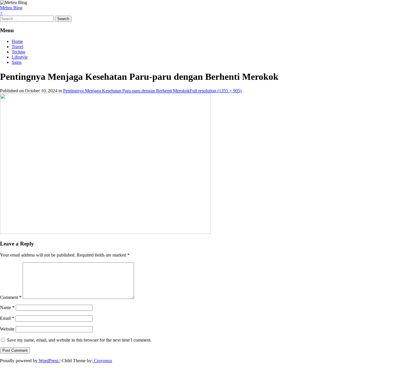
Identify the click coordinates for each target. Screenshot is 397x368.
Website (7, 328)
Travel (17, 46)
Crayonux (102, 360)
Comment (11, 297)
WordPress (48, 360)
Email (7, 318)
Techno (18, 51)
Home (17, 41)
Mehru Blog (11, 7)
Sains (17, 62)
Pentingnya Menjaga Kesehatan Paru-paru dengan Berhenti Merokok (126, 90)
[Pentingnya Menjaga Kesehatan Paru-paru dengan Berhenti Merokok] (105, 232)
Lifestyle (20, 57)
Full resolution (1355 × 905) (216, 90)
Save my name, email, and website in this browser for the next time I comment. (79, 340)
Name (7, 307)
